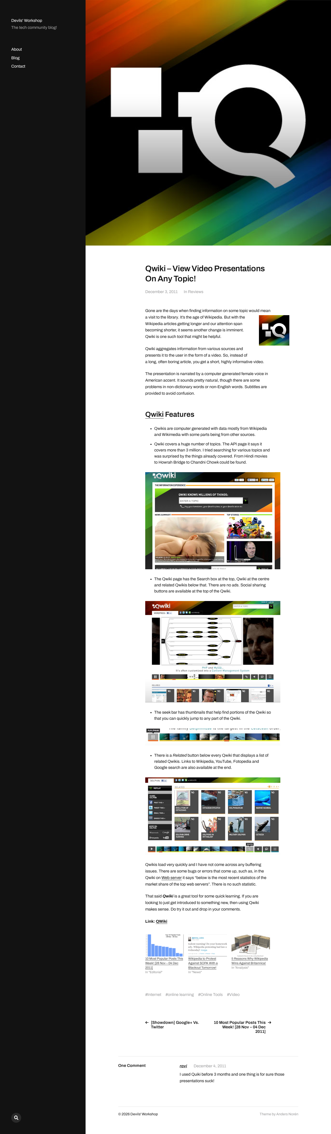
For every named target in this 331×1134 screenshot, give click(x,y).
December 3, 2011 (161, 291)
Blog (15, 58)
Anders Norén (287, 1114)
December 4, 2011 (210, 1066)
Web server (171, 877)
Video (234, 994)
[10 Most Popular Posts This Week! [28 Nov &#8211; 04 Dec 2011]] (164, 945)
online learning (181, 994)
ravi (183, 1066)
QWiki (161, 921)
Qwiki (154, 414)
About (16, 49)
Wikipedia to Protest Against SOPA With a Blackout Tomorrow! (203, 963)
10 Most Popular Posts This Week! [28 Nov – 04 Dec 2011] (164, 963)
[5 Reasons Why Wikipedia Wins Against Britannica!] (250, 945)
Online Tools (211, 994)
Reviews (195, 291)
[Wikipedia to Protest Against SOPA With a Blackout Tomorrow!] (207, 945)
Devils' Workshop (26, 20)
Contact (18, 66)
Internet (154, 994)
